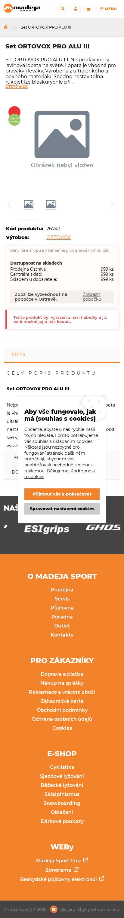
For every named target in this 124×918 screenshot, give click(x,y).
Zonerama (59, 870)
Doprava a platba (62, 674)
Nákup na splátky (62, 683)
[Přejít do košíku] (88, 9)
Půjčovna (62, 608)
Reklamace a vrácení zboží (62, 692)
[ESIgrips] (31, 531)
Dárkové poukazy (62, 821)
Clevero (67, 909)
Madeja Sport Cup (59, 861)
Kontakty (62, 635)
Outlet (62, 626)
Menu (110, 9)
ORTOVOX (58, 237)
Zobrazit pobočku (92, 297)
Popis (18, 354)
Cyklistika (62, 767)
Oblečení (62, 812)
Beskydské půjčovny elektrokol (59, 879)
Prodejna (62, 590)
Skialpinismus (62, 794)
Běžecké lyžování (62, 785)
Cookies (62, 728)
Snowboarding (62, 803)
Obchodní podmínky (62, 710)
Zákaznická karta (62, 701)
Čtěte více (16, 87)
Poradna (62, 617)
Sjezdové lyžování (62, 776)
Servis (62, 599)
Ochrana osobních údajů (62, 719)
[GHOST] (92, 528)
